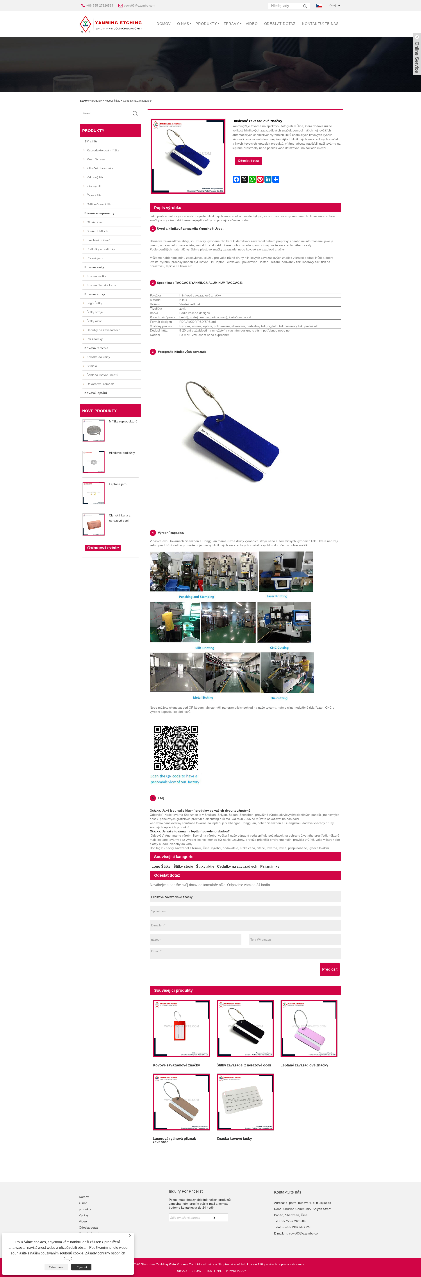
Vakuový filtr (95, 177)
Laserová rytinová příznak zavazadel (174, 1140)
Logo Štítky (94, 303)
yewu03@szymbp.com (139, 5)
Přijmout (81, 1267)
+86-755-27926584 (99, 5)
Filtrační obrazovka (100, 168)
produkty (206, 24)
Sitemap (197, 1271)
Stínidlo (92, 366)
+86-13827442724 (298, 1227)
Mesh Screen (96, 159)
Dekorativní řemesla (100, 384)
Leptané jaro (118, 484)
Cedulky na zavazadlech (137, 100)
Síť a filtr (90, 141)
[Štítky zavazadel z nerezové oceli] (245, 1028)
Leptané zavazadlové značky (304, 1065)
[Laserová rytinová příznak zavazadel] (182, 1102)
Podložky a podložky (101, 249)
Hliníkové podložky (122, 452)
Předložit (329, 969)
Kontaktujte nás (320, 24)
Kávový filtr (94, 186)
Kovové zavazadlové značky (176, 1065)
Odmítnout (56, 1267)
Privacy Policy (236, 1271)
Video (252, 24)
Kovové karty (94, 267)
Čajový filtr (94, 195)
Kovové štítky (112, 100)
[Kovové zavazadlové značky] (182, 1028)
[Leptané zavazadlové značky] (309, 1028)
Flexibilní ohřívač (98, 240)
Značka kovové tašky (234, 1138)
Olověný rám (95, 222)
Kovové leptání (95, 393)
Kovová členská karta (101, 285)
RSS (209, 1271)
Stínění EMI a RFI (99, 231)
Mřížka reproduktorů (123, 421)
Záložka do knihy (98, 357)
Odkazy (182, 1271)
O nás (183, 24)
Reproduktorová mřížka (103, 150)
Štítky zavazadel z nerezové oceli (244, 1065)
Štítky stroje (95, 312)
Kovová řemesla (96, 348)
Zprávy (231, 24)
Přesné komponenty (99, 213)
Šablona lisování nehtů (102, 375)
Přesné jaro (95, 258)
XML (219, 1271)
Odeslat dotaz (280, 24)
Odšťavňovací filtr (99, 204)
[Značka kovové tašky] (245, 1102)
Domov (164, 24)
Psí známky (95, 339)
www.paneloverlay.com (172, 823)
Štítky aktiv (94, 321)
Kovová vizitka (96, 276)
